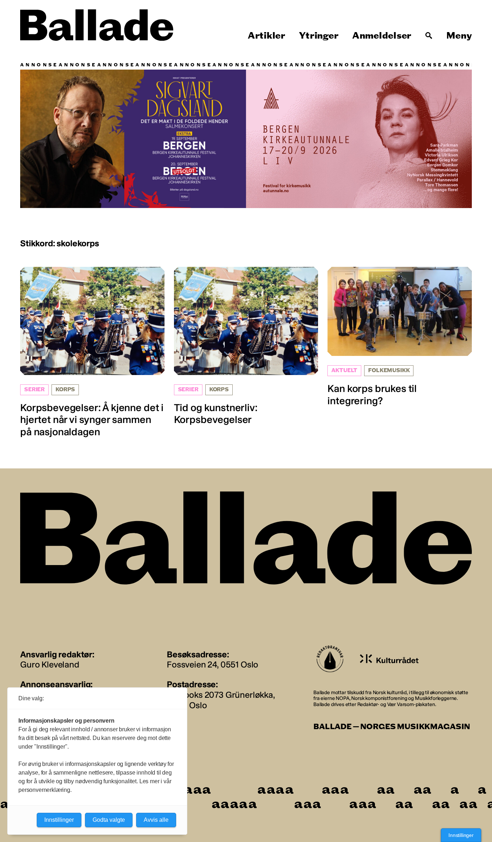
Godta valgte (109, 820)
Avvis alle (156, 820)
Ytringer (318, 36)
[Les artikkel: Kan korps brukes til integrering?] (399, 337)
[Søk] (429, 35)
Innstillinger (461, 835)
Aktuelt (344, 370)
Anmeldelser (381, 36)
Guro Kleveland (49, 664)
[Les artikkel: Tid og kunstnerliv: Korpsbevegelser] (246, 346)
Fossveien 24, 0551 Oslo (212, 664)
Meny (459, 36)
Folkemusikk (389, 370)
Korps (65, 390)
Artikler (266, 36)
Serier (34, 390)
